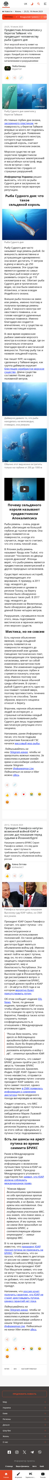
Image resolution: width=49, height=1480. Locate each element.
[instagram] (17, 1452)
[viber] (39, 1452)
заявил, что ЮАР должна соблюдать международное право (24, 1180)
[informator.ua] (6, 4)
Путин (6, 1369)
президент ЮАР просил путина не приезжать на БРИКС (23, 1250)
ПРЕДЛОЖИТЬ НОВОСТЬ (24, 1394)
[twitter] (24, 1452)
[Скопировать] (21, 77)
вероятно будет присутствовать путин (19, 992)
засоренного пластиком (18, 123)
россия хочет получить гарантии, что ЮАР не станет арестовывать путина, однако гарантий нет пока (23, 1296)
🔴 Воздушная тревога (28, 17)
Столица (9, 1466)
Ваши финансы (22, 1466)
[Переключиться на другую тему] (32, 3)
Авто (34, 1466)
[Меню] (45, 3)
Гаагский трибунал (28, 1369)
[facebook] (9, 1452)
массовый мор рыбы (27, 743)
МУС (15, 1369)
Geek (42, 1466)
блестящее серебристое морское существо (24, 370)
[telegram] (32, 1452)
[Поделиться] (14, 77)
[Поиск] (38, 3)
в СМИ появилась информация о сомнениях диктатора (23, 1092)
